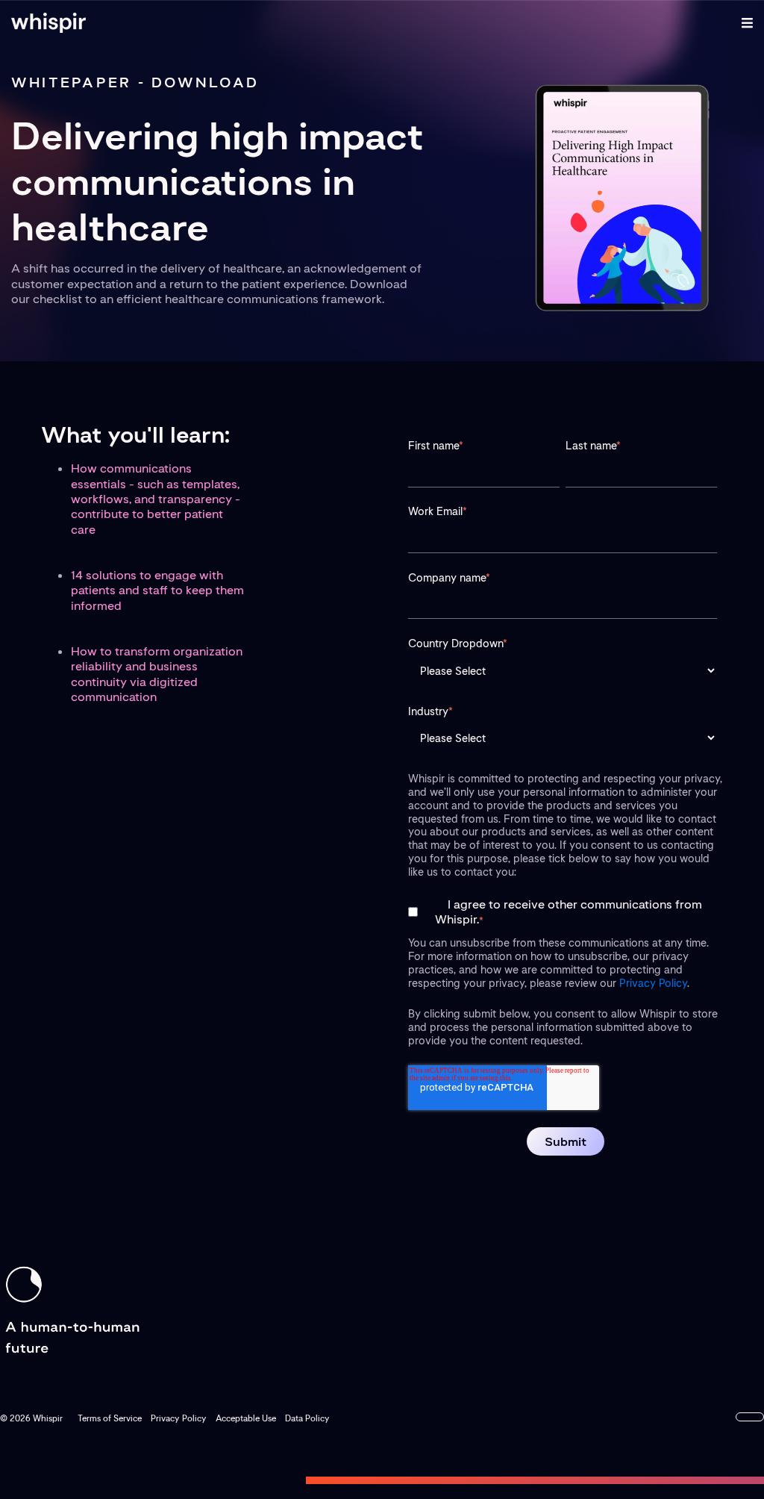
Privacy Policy (653, 982)
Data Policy (307, 1418)
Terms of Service (110, 1418)
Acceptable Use (246, 1418)
